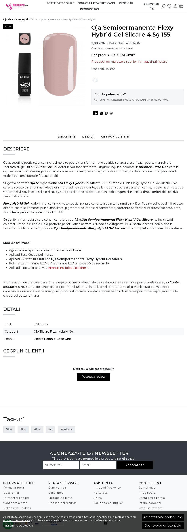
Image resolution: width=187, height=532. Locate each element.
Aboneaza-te (134, 465)
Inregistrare (147, 492)
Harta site (101, 492)
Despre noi (11, 492)
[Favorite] (169, 6)
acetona (66, 429)
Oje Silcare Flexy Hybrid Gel (18, 19)
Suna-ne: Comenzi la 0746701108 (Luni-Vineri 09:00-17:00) (134, 99)
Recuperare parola (152, 497)
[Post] (102, 113)
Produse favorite (151, 508)
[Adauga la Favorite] (96, 80)
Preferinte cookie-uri (18, 525)
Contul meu (147, 487)
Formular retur (13, 487)
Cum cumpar (57, 487)
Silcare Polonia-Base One (52, 339)
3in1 (23, 429)
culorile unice (154, 282)
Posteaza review (93, 376)
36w (9, 429)
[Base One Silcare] (19, 6)
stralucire (10, 287)
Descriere (67, 136)
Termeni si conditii (16, 497)
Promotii (126, 3)
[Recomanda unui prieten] (112, 113)
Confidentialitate (15, 503)
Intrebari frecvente (107, 487)
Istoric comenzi (150, 503)
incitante (172, 282)
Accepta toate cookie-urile (162, 517)
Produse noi (89, 9)
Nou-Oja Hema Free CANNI (97, 3)
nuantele (146, 167)
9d (50, 429)
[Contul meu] (175, 6)
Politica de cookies (16, 520)
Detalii (88, 136)
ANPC (98, 497)
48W (37, 429)
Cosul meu (56, 492)
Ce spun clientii (115, 136)
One (49, 167)
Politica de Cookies (17, 508)
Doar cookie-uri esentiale (163, 525)
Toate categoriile (60, 3)
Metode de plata (60, 497)
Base (42, 167)
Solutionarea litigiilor (108, 503)
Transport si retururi (62, 503)
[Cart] (181, 6)
